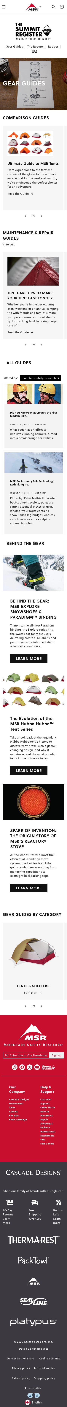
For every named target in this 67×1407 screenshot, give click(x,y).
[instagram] (14, 1067)
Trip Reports (35, 46)
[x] (29, 1067)
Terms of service (44, 1368)
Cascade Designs (19, 1099)
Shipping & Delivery (46, 1125)
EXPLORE (30, 993)
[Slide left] (25, 216)
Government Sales (16, 1105)
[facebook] (22, 1067)
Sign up (56, 1055)
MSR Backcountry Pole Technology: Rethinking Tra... (32, 483)
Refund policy (21, 1378)
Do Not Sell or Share (20, 1358)
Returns (44, 1111)
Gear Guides (14, 46)
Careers (13, 1111)
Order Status (47, 1107)
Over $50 (35, 1219)
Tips (34, 51)
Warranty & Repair (46, 1117)
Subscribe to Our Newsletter (28, 1055)
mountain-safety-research (40, 378)
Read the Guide (18, 194)
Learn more (6, 1221)
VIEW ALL (9, 244)
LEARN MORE (29, 658)
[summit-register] (48, 1067)
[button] (54, 7)
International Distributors (47, 1133)
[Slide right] (42, 216)
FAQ (42, 1139)
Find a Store (47, 1143)
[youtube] (37, 1067)
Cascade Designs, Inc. (38, 1342)
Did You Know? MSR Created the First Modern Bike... (33, 414)
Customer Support (46, 1101)
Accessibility (33, 1388)
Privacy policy (21, 1368)
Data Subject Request (33, 1349)
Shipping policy (44, 1378)
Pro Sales (14, 1115)
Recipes (53, 46)
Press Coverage (18, 1119)
